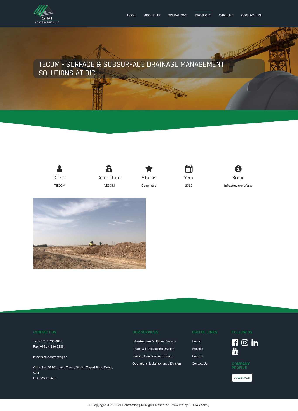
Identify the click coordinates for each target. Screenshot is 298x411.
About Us (152, 15)
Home (131, 15)
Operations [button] (177, 15)
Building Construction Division (152, 356)
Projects (203, 15)
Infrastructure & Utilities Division (154, 341)
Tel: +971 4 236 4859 (47, 341)
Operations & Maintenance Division (156, 363)
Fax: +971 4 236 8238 (48, 346)
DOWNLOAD (242, 378)
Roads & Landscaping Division (153, 348)
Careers (226, 15)
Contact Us (251, 15)
